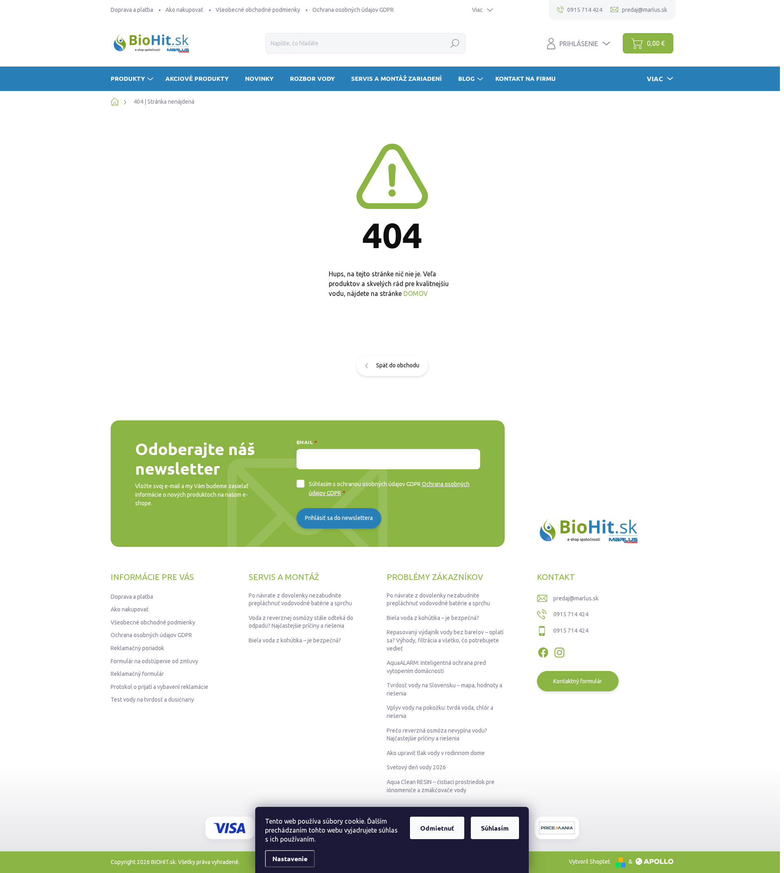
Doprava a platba (132, 10)
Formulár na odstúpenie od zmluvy (154, 661)
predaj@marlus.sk (576, 598)
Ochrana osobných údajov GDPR (353, 10)
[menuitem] (133, 79)
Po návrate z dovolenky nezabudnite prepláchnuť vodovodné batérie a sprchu (300, 599)
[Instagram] (559, 651)
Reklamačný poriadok (137, 648)
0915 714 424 (570, 614)
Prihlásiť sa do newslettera (339, 518)
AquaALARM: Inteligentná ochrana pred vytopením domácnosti (436, 667)
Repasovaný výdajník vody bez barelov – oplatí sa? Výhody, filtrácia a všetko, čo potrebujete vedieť (445, 640)
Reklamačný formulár (137, 674)
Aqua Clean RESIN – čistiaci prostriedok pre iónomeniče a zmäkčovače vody (440, 786)
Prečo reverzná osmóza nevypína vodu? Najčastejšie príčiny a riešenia (437, 734)
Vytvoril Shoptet (589, 861)
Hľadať (455, 43)
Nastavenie (289, 858)
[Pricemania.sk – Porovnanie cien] (557, 828)
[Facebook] (543, 651)
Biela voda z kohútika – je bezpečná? (295, 640)
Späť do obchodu (397, 365)
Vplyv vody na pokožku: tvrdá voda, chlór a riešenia (440, 711)
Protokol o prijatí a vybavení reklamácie (159, 687)
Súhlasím (495, 828)
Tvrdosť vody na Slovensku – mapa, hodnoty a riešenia (444, 689)
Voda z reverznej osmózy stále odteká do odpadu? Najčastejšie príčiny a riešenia (301, 622)
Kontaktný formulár (577, 681)
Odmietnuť (437, 828)
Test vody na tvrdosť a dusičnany (152, 699)
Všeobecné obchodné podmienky (258, 10)
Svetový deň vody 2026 (416, 767)
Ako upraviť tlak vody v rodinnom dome (436, 753)
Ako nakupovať (184, 10)
